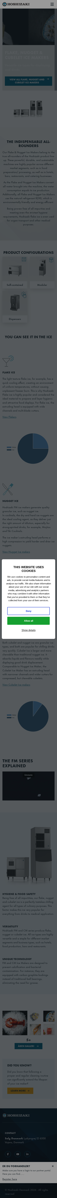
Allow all (28, 620)
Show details (29, 630)
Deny (28, 611)
